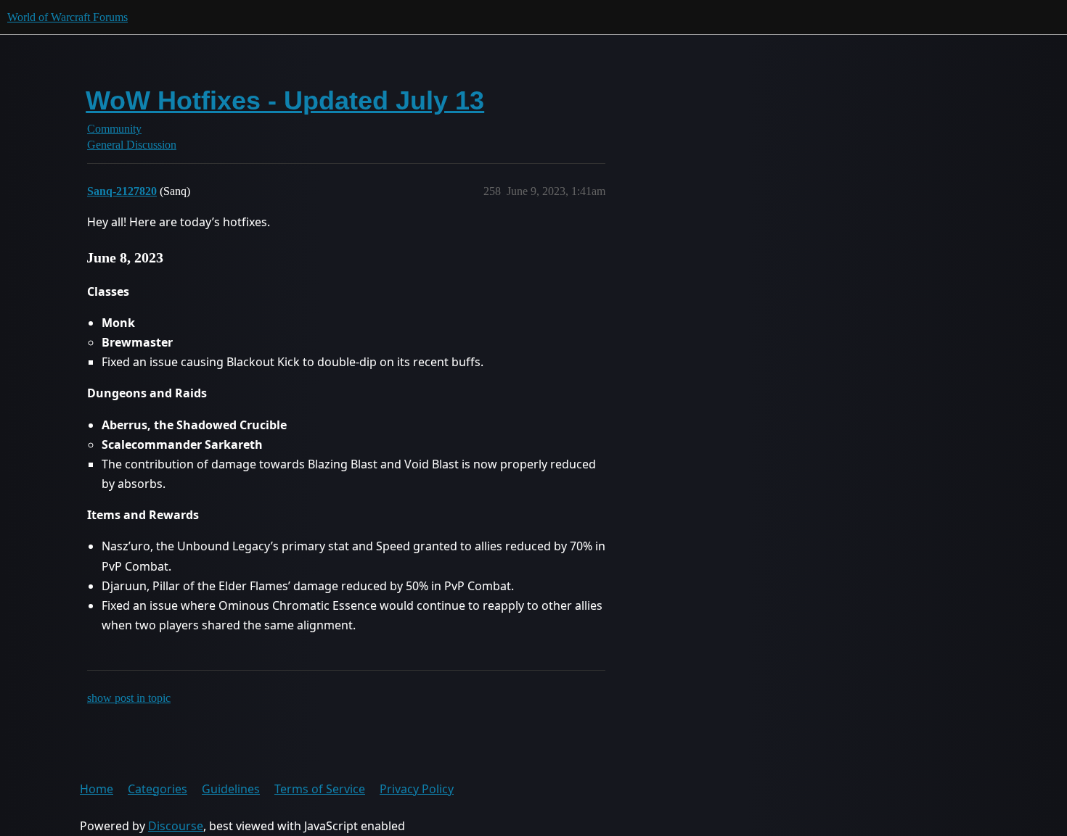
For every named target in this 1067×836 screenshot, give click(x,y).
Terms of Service (319, 789)
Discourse (175, 826)
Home (96, 789)
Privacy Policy (417, 789)
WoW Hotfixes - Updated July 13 (285, 100)
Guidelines (231, 789)
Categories (157, 789)
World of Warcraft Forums (67, 17)
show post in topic (129, 698)
